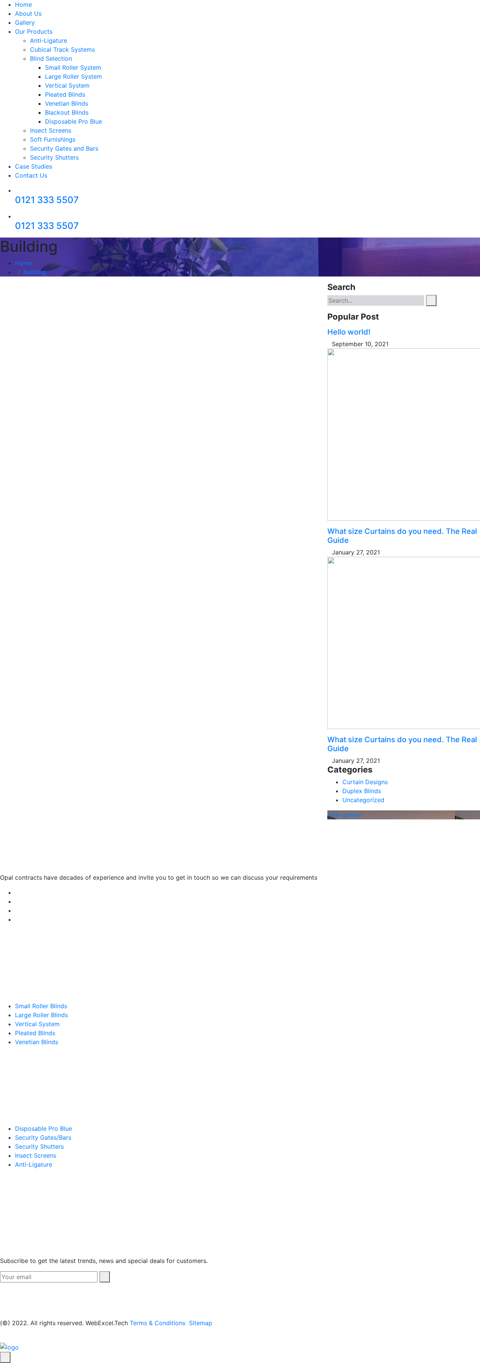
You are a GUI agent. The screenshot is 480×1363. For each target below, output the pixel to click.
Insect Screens (50, 130)
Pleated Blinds (65, 94)
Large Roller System (73, 76)
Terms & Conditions (157, 1323)
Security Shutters (54, 157)
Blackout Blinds (66, 112)
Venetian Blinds (66, 103)
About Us (28, 13)
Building (34, 272)
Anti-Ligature (48, 40)
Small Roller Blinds (41, 1006)
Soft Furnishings (52, 139)
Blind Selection (51, 58)
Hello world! (348, 331)
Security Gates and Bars (64, 148)
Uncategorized (363, 800)
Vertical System (67, 85)
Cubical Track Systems (62, 49)
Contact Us (31, 175)
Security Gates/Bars (43, 1137)
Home (23, 4)
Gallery (25, 22)
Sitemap (200, 1323)
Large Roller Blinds (41, 1015)
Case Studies (33, 166)
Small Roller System (73, 67)
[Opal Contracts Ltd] (9, 1347)
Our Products (33, 31)
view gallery (344, 815)
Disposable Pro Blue (73, 121)
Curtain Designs (365, 782)
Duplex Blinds (361, 791)
